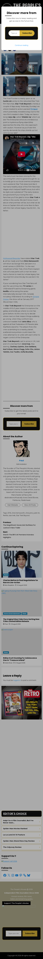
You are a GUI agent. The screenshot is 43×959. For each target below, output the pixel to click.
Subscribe (27, 33)
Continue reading (21, 45)
